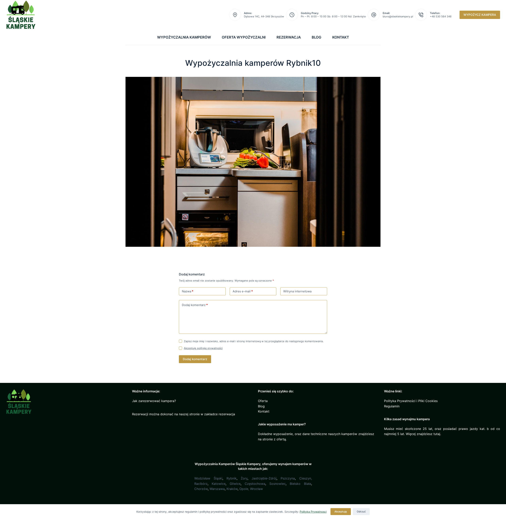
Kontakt (340, 37)
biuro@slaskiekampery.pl (398, 16)
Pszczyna (288, 478)
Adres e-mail (243, 291)
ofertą (281, 439)
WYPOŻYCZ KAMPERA (480, 15)
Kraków (232, 489)
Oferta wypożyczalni (244, 37)
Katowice (219, 484)
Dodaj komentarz (195, 305)
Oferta (263, 401)
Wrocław (256, 489)
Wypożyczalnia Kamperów (184, 37)
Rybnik (232, 478)
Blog (316, 37)
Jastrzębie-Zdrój (264, 478)
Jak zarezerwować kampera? (154, 401)
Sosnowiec (277, 484)
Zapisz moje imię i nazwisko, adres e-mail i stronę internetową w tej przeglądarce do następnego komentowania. (254, 341)
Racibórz (201, 484)
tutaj (436, 434)
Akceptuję (340, 511)
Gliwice (235, 484)
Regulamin (391, 406)
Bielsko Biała (300, 484)
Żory (244, 478)
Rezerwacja (289, 37)
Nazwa (187, 291)
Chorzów (201, 489)
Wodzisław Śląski (208, 478)
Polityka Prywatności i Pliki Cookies (411, 401)
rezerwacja (227, 414)
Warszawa (217, 489)
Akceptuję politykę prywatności (203, 348)
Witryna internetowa (297, 291)
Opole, (244, 489)
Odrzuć (361, 511)
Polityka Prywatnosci (313, 511)
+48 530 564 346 (440, 16)
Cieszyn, (305, 478)
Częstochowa (255, 484)
